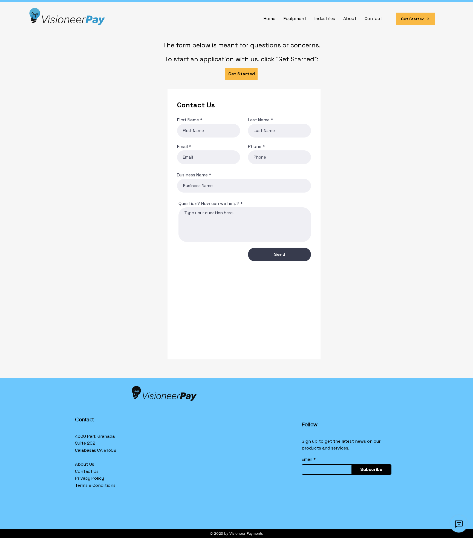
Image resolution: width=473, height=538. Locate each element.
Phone (254, 146)
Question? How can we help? (208, 203)
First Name (188, 120)
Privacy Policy (89, 478)
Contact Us (87, 471)
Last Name (259, 120)
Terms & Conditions (95, 485)
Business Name (192, 175)
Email (182, 146)
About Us (84, 464)
